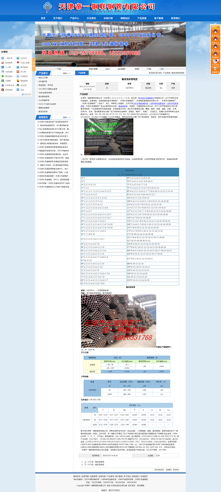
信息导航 (85, 476)
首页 (160, 73)
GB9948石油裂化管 (157, 103)
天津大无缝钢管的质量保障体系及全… (54, 147)
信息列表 (102, 476)
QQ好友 (23, 85)
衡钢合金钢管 (43, 108)
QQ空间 (23, 58)
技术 (130, 485)
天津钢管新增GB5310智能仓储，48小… (55, 133)
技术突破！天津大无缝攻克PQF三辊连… (55, 183)
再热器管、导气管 (45, 85)
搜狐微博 (24, 81)
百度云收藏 (24, 63)
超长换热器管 (43, 96)
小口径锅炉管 (43, 100)
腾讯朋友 (8, 76)
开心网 (23, 72)
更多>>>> (67, 73)
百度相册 (8, 72)
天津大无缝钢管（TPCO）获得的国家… (55, 180)
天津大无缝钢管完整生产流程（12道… (54, 172)
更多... (22, 90)
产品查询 (110, 476)
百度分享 (27, 94)
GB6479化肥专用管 (125, 479)
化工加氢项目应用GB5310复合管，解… (55, 129)
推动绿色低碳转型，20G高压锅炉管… (54, 125)
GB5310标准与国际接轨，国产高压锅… (55, 140)
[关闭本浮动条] (215, 28)
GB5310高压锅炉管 (140, 103)
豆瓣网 (8, 81)
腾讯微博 (24, 67)
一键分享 (8, 58)
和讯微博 (8, 90)
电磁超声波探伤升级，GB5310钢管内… (55, 151)
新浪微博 (8, 63)
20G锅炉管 (42, 81)
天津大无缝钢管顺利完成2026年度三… (54, 136)
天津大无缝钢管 (141, 479)
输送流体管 (99, 462)
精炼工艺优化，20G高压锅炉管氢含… (54, 165)
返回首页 (76, 476)
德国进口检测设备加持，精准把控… (54, 143)
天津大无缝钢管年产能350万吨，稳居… (55, 158)
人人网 (8, 67)
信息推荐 (93, 476)
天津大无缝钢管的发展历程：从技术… (54, 154)
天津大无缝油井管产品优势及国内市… (54, 122)
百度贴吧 (24, 76)
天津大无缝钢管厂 (147, 98)
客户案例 (119, 476)
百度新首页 (9, 85)
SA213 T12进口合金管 (47, 104)
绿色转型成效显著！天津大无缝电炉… (54, 176)
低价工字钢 (43, 78)
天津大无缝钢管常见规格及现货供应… (54, 161)
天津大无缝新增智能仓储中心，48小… (54, 169)
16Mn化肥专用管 (45, 93)
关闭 (176, 470)
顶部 (168, 470)
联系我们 (135, 476)
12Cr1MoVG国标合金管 (47, 89)
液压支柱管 (43, 112)
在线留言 (144, 476)
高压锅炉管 (122, 106)
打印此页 (159, 470)
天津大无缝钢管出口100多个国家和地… (55, 187)
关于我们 (127, 476)
